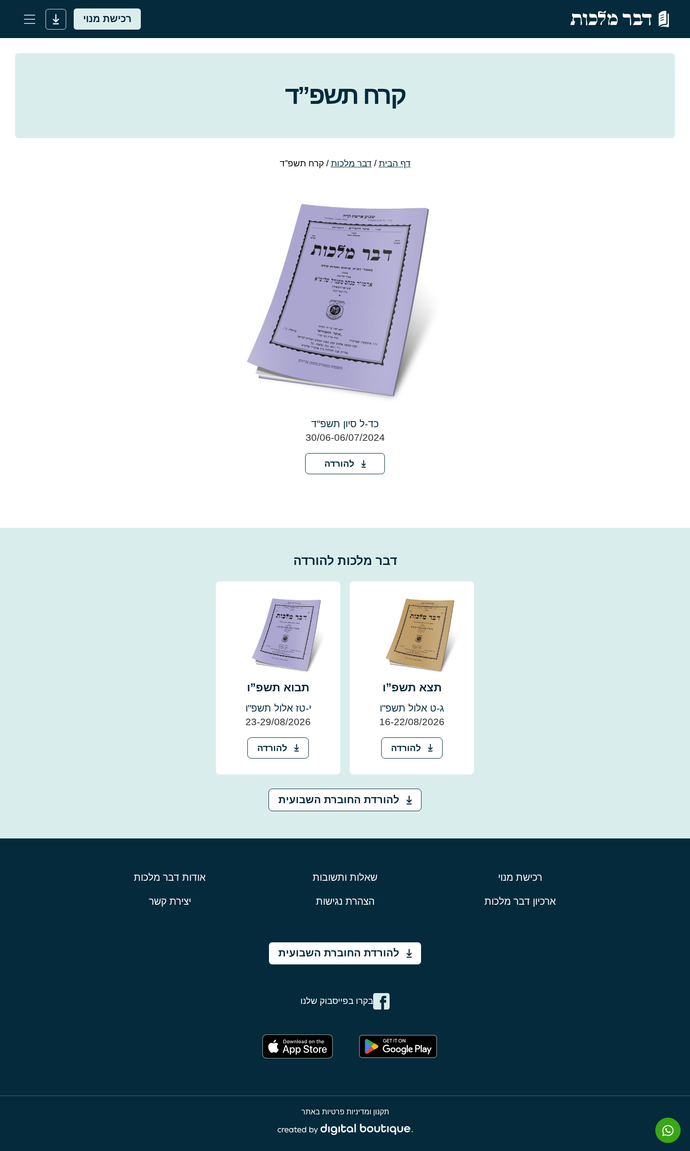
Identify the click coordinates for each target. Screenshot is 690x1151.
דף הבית (395, 163)
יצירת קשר (170, 901)
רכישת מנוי (520, 877)
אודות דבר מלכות (170, 877)
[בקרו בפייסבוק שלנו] (381, 1001)
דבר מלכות (351, 163)
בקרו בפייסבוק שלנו (336, 1000)
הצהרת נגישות (345, 901)
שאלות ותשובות (345, 877)
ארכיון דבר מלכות (520, 901)
